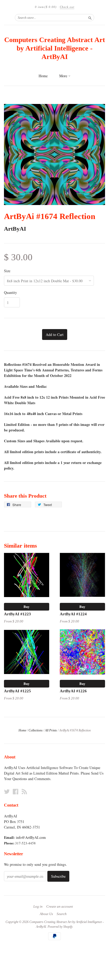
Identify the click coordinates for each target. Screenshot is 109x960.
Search (62, 914)
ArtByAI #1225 (17, 691)
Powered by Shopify (60, 927)
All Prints (51, 730)
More (63, 75)
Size (7, 270)
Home (43, 75)
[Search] (90, 17)
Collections (36, 730)
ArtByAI (15, 228)
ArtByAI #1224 (73, 614)
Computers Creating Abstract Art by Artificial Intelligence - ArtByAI (54, 48)
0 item (46, 6)
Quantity (10, 292)
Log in (38, 906)
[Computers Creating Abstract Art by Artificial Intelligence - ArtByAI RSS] (24, 791)
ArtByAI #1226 (73, 691)
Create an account (59, 906)
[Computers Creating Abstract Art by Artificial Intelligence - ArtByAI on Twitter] (7, 791)
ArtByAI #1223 (17, 614)
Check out (67, 6)
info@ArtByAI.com (31, 837)
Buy (27, 606)
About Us (46, 914)
